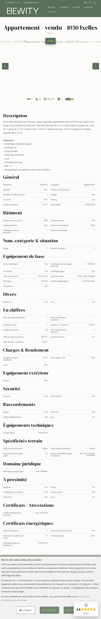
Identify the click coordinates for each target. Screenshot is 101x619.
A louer (76, 7)
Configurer (27, 610)
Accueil (51, 7)
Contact (52, 12)
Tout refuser (50, 610)
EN (90, 2)
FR (85, 2)
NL (95, 2)
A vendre (63, 7)
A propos (88, 7)
